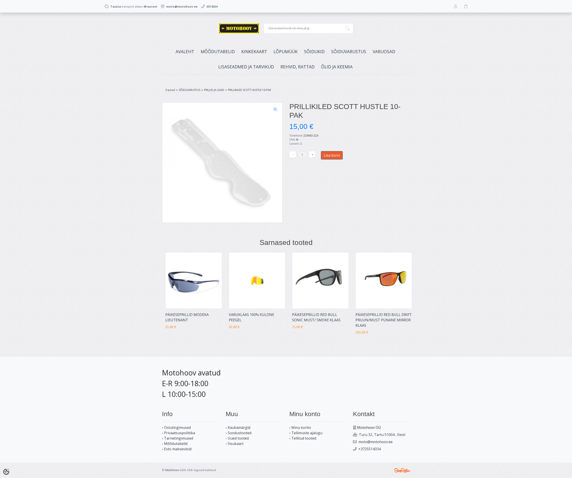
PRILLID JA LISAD (214, 90)
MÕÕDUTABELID (218, 51)
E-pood (170, 90)
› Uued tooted (237, 438)
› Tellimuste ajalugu (305, 432)
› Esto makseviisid (176, 448)
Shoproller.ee (402, 470)
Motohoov (172, 470)
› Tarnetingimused (177, 438)
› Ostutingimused (176, 427)
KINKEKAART (254, 51)
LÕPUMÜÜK (285, 51)
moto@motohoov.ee (375, 441)
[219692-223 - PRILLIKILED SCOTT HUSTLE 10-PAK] (222, 163)
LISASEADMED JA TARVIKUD (246, 67)
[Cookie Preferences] (6, 472)
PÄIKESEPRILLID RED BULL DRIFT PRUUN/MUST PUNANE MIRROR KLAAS (383, 320)
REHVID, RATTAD (297, 67)
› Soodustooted (238, 432)
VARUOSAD (384, 51)
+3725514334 (369, 448)
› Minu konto (300, 427)
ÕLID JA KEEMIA (337, 67)
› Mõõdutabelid (174, 443)
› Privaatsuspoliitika (178, 432)
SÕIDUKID (314, 51)
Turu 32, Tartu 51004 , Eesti (382, 434)
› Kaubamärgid (238, 427)
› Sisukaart (235, 443)
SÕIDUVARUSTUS (348, 51)
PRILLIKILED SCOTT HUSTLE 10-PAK (249, 90)
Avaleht (185, 51)
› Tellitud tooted (302, 438)
